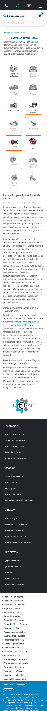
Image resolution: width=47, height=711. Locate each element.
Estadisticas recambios (16, 458)
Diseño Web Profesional (16, 524)
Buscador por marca (14, 434)
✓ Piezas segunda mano (13, 644)
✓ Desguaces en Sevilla (12, 675)
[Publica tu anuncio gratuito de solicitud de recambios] (29, 6)
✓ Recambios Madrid (11, 612)
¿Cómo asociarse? (13, 566)
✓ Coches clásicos (10, 647)
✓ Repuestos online (11, 608)
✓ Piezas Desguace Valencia (15, 663)
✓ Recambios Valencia (12, 616)
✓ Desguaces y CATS (11, 628)
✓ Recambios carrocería (13, 640)
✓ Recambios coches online (14, 651)
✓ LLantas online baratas (13, 636)
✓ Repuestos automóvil (12, 600)
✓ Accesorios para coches (14, 632)
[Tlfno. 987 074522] (7, 6)
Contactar (9, 572)
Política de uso (12, 578)
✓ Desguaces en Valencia (13, 671)
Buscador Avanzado (14, 446)
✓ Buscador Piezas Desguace (15, 624)
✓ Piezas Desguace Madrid (14, 659)
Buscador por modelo (15, 440)
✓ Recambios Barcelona (13, 620)
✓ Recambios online (11, 655)
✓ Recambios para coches (14, 604)
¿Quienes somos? (13, 560)
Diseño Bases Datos (14, 530)
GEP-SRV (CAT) (12, 518)
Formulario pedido (13, 452)
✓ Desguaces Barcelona (13, 667)
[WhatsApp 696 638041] (18, 6)
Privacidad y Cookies (14, 584)
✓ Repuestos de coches (12, 597)
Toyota (17, 33)
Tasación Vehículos (14, 476)
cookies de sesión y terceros (14, 697)
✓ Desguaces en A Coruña (14, 679)
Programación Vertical (15, 536)
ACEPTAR (8, 690)
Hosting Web (11, 488)
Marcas (10, 33)
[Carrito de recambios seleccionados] (40, 16)
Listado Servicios (13, 494)
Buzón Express (12, 482)
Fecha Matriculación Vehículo (19, 500)
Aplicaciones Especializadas (18, 542)
